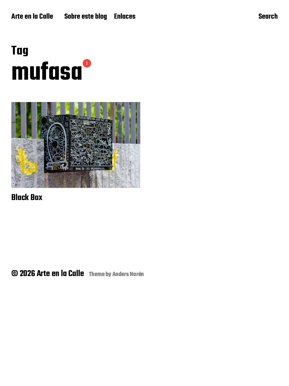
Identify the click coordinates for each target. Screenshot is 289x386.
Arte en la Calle (32, 17)
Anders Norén (128, 274)
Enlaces (124, 17)
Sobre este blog (85, 17)
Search (268, 17)
